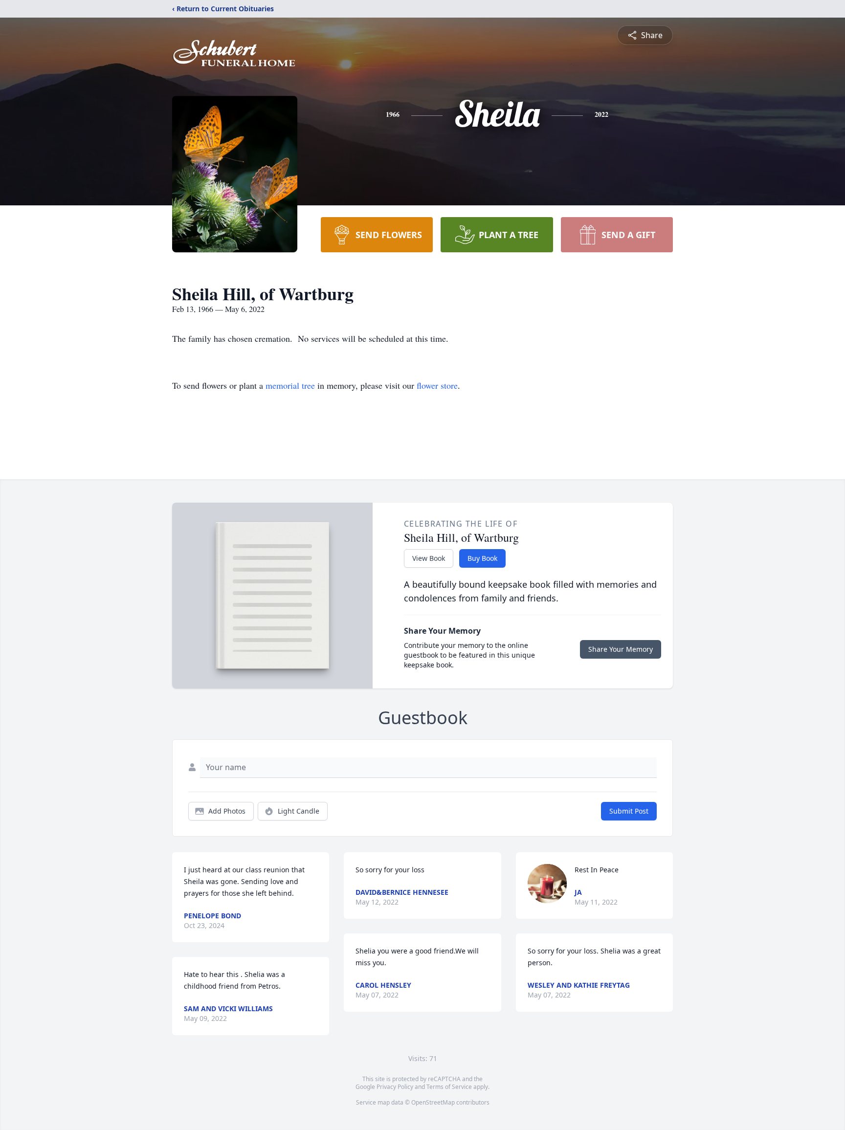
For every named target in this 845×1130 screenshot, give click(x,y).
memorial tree (290, 385)
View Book (428, 558)
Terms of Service (449, 1087)
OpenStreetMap (433, 1102)
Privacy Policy (395, 1087)
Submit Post (628, 811)
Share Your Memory (620, 649)
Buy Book (482, 558)
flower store (437, 385)
